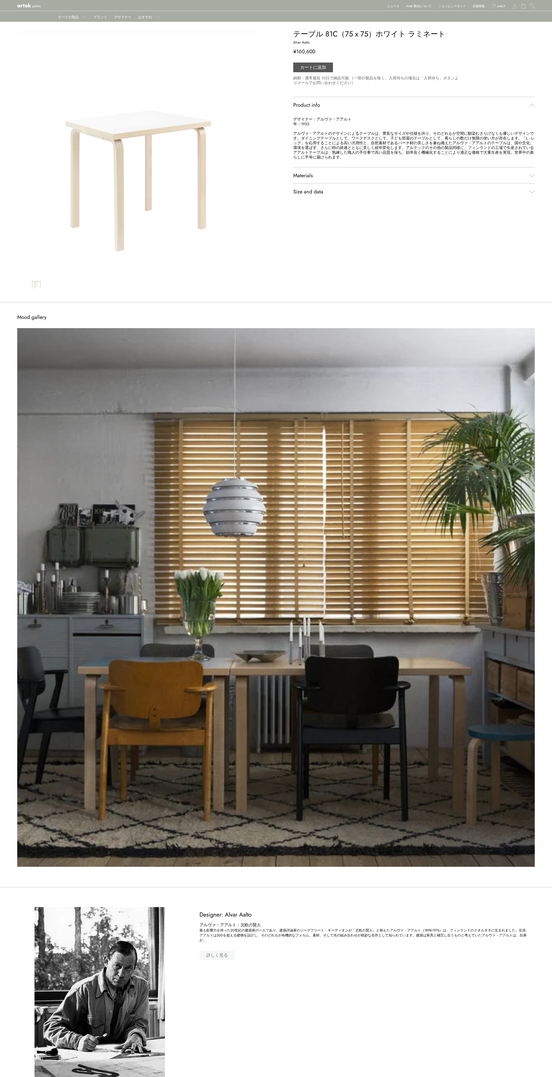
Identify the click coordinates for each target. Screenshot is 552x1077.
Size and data (308, 191)
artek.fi (501, 6)
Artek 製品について (419, 6)
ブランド (100, 17)
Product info (306, 105)
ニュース (393, 6)
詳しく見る (217, 955)
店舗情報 (479, 6)
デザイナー (122, 17)
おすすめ (145, 17)
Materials (303, 175)
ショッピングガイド (452, 6)
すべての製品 (68, 17)
